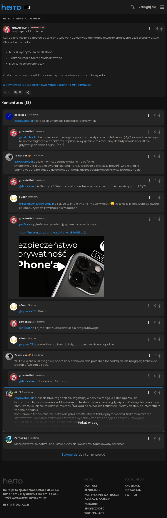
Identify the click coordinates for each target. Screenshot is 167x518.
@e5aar (24, 224)
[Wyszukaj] (132, 7)
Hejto (7, 18)
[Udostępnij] (28, 92)
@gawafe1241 (23, 121)
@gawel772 (27, 344)
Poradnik (91, 504)
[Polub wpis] (161, 29)
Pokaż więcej (88, 422)
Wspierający (94, 513)
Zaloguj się (147, 7)
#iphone (65, 85)
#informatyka (81, 85)
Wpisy (19, 18)
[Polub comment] (159, 115)
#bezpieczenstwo (34, 85)
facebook (132, 485)
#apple (53, 85)
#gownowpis (12, 85)
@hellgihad (27, 137)
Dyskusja (34, 18)
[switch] (27, 7)
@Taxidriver (27, 186)
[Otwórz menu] (162, 7)
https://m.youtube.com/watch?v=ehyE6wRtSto (51, 232)
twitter (131, 495)
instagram (133, 490)
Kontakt (90, 485)
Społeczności (94, 508)
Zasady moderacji (98, 499)
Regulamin (92, 490)
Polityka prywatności (101, 495)
